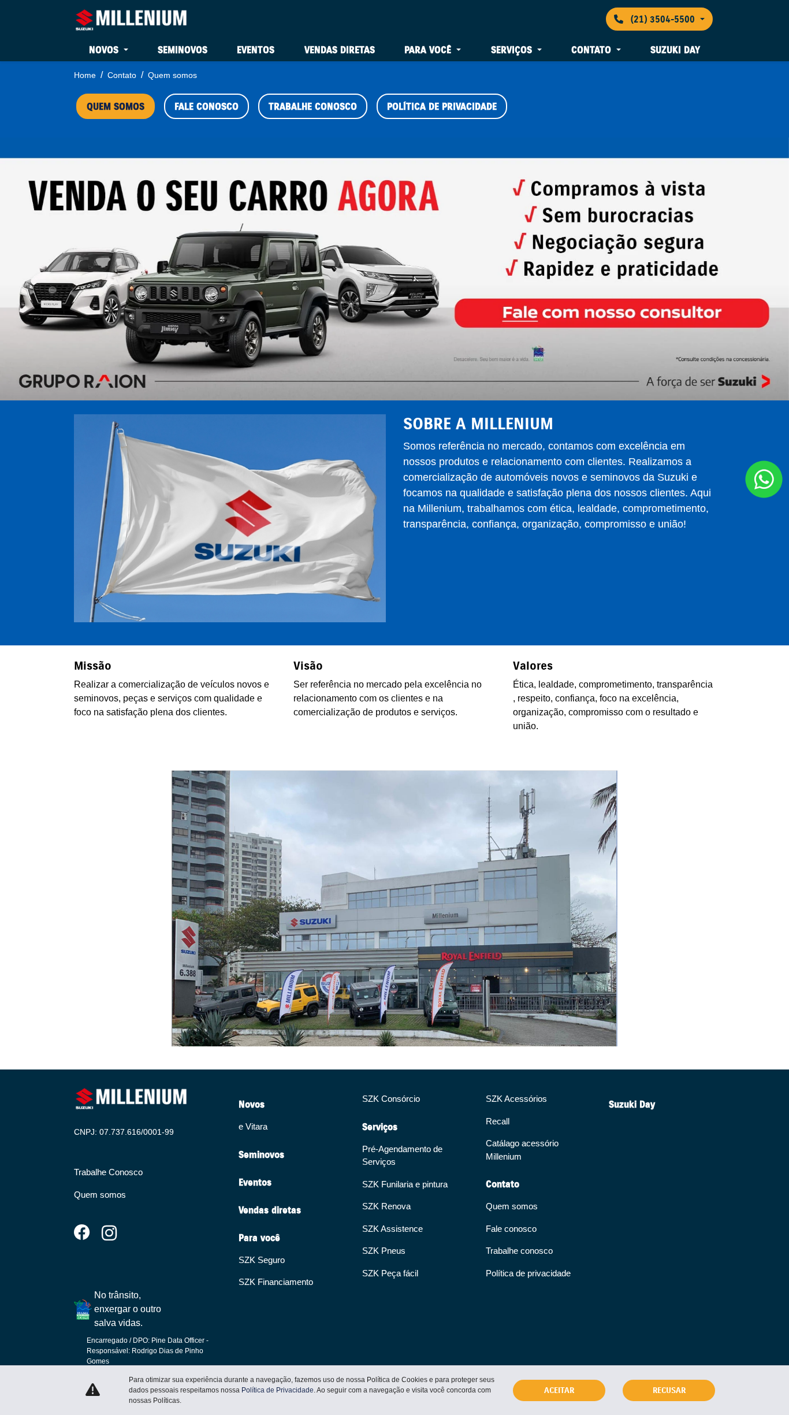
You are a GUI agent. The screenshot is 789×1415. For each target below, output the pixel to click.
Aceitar (559, 1390)
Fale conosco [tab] (206, 106)
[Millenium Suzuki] (131, 19)
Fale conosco (511, 1229)
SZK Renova (386, 1206)
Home (85, 75)
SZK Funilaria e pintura (405, 1184)
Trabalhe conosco (519, 1251)
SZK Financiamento (276, 1282)
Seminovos (182, 49)
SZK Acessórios (516, 1099)
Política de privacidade (528, 1273)
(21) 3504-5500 (663, 19)
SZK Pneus (383, 1251)
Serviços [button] (513, 49)
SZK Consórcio (391, 1099)
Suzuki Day (675, 49)
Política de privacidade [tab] (442, 106)
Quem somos (100, 1194)
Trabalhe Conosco (108, 1172)
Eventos (255, 49)
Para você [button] (429, 49)
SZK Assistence (392, 1229)
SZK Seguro (262, 1260)
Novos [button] (105, 49)
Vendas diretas (339, 49)
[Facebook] (88, 1233)
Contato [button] (592, 49)
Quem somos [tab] (115, 106)
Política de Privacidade (277, 1390)
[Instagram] (115, 1233)
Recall (497, 1121)
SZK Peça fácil (390, 1273)
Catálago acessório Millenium (522, 1149)
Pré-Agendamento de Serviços (402, 1155)
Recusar (669, 1390)
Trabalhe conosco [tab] (313, 106)
